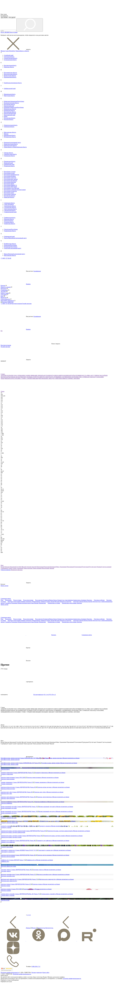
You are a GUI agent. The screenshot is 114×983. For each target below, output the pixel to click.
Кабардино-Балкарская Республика (14, 101)
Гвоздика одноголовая (14, 601)
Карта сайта (45, 972)
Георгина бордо (5, 769)
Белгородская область (10, 65)
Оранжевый (63, 567)
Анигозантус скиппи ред (8, 851)
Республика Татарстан (10, 191)
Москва (3, 51)
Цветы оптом (4, 585)
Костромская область (10, 112)
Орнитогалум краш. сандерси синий (11, 837)
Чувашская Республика (10, 246)
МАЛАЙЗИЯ (103, 375)
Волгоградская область (10, 74)
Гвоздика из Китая (99, 600)
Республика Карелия (10, 182)
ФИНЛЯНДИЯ (36, 378)
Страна (3, 374)
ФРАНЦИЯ (44, 378)
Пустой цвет (93, 567)
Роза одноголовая (28, 600)
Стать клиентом (5, 299)
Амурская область (9, 56)
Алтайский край (8, 55)
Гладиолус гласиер (6, 827)
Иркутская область (9, 95)
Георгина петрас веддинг (8, 788)
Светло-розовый (106, 567)
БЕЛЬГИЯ (10, 375)
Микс (58, 567)
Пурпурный (85, 567)
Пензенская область (9, 161)
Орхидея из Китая (78, 601)
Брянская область (9, 67)
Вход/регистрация (16, 303)
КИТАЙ (71, 375)
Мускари (57, 601)
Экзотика (79, 603)
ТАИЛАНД (92, 377)
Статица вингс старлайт (7, 895)
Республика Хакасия (10, 194)
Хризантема (42, 603)
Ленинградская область (10, 125)
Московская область (9, 135)
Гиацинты (29, 601)
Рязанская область (9, 197)
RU (2, 331)
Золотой (34, 567)
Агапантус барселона (7, 774)
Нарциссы (63, 601)
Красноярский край (9, 115)
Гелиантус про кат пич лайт (9, 818)
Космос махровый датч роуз (9, 813)
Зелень (48, 601)
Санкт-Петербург (10, 51)
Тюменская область (9, 223)
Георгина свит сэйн (6, 793)
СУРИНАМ (85, 377)
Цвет (2, 565)
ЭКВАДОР (51, 378)
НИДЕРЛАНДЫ (5, 377)
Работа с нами (5, 293)
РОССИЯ (45, 377)
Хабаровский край (9, 236)
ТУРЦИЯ (29, 378)
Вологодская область (10, 75)
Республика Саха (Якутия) (11, 188)
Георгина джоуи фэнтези (8, 798)
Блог (2, 296)
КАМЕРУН (60, 375)
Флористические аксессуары (26, 603)
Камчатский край (9, 106)
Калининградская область (11, 103)
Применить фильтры (17, 570)
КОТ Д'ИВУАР (95, 375)
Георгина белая (5, 900)
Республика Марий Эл (10, 185)
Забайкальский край (10, 88)
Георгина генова (5, 885)
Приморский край (9, 164)
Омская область (8, 152)
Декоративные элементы (39, 601)
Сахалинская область (10, 207)
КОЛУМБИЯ (78, 375)
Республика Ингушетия (11, 179)
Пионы (86, 601)
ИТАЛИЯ (54, 375)
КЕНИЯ (66, 375)
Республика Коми (9, 183)
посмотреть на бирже (73, 758)
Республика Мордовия (10, 186)
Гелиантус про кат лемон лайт (9, 822)
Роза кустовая (13, 32)
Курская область (8, 119)
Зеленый (29, 567)
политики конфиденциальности (72, 978)
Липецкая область (9, 126)
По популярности (38, 694)
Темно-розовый (37, 568)
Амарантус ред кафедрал (8, 842)
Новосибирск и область (22, 51)
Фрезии (36, 603)
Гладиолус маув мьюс (7, 847)
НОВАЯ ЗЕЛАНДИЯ (16, 377)
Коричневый (40, 567)
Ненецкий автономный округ (12, 142)
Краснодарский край (10, 113)
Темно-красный (28, 568)
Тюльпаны (14, 603)
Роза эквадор (39, 600)
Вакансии (4, 297)
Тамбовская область (9, 217)
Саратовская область (10, 206)
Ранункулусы (97, 601)
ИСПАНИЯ (47, 375)
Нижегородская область (11, 144)
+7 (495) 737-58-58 (6, 258)
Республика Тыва (9, 192)
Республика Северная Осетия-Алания (15, 189)
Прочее (90, 601)
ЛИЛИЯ (7, 32)
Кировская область (9, 110)
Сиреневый (20, 568)
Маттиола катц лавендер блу (9, 881)
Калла (55, 600)
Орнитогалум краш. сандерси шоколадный (13, 832)
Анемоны (84, 600)
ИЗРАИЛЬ (41, 375)
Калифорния (37, 271)
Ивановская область (9, 94)
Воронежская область (10, 77)
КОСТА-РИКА (86, 375)
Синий (14, 568)
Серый (10, 568)
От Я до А (53, 694)
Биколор (7, 567)
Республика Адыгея (9, 171)
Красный (47, 567)
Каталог (3, 285)
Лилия (52, 601)
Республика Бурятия (10, 176)
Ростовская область (9, 195)
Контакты (4, 288)
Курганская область (9, 118)
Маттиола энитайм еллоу (8, 876)
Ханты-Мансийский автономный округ (15, 238)
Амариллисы (77, 600)
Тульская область (9, 222)
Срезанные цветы (6, 598)
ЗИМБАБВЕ (34, 375)
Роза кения (8, 600)
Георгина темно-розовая (7, 779)
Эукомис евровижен (6, 784)
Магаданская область (10, 132)
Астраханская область (10, 59)
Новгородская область (10, 145)
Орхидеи (69, 601)
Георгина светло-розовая (8, 856)
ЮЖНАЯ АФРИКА (68, 378)
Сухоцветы (8, 603)
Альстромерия (69, 600)
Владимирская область (10, 72)
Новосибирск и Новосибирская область (15, 147)
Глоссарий (4, 294)
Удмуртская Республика (11, 229)
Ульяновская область (10, 231)
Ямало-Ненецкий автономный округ (14, 254)
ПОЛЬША (30, 377)
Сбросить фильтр (6, 570)
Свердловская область (10, 209)
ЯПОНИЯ (77, 378)
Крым (5, 116)
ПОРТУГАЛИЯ (37, 377)
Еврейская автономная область (13, 83)
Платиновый (78, 567)
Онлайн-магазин (27, 303)
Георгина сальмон (6, 890)
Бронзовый (13, 567)
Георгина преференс (6, 803)
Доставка (3, 291)
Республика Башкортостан (11, 174)
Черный (52, 568)
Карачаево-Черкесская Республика (14, 107)
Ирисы (51, 600)
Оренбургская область (10, 154)
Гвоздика (89, 600)
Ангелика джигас (6, 871)
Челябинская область (10, 243)
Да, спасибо (4, 17)
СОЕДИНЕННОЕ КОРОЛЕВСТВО (71, 377)
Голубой (19, 567)
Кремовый (53, 567)
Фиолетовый (46, 568)
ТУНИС (23, 378)
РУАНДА (51, 377)
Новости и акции (6, 287)
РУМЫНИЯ (57, 377)
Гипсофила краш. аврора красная (10, 759)
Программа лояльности (7, 300)
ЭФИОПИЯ (58, 378)
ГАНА (15, 375)
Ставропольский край (10, 212)
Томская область (8, 220)
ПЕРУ (25, 377)
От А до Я (47, 694)
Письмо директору (36, 972)
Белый (3, 567)
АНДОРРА (4, 375)
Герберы (23, 601)
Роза (2, 600)
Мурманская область (10, 137)
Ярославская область (10, 255)
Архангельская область (10, 58)
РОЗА (2, 32)
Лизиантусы (61, 600)
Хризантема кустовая (54, 603)
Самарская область (9, 203)
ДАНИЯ (27, 375)
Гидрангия (46, 600)
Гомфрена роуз (5, 861)
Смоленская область (10, 210)
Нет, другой (12, 17)
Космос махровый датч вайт (9, 808)
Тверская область (9, 219)
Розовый (99, 567)
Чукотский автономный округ (12, 248)
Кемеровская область (10, 109)
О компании (4, 290)
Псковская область (9, 166)
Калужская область (9, 104)
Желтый (24, 567)
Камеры (28, 284)
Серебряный (4, 568)
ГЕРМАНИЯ (21, 375)
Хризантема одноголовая (69, 603)
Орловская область (9, 155)
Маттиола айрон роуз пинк (8, 866)
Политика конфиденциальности (10, 972)
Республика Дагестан (10, 177)
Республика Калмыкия (10, 180)
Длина (2, 391)
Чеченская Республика (10, 245)
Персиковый (70, 567)
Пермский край (8, 163)
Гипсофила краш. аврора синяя (9, 764)
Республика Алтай (9, 173)
